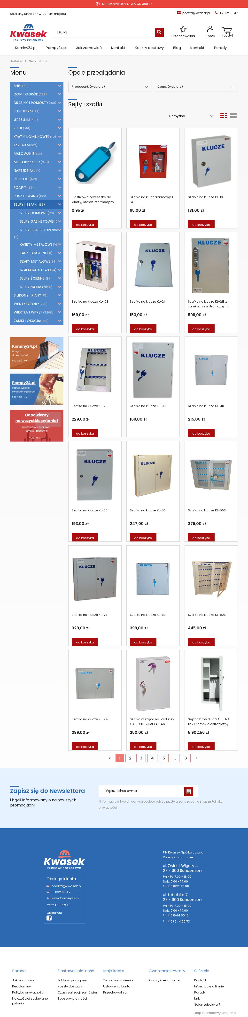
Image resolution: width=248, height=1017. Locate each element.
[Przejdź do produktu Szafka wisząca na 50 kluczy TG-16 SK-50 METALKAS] (153, 683)
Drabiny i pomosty (31, 102)
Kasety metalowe (36, 244)
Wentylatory (26, 303)
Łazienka (21, 145)
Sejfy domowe (33, 213)
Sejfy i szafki (25, 204)
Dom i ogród (26, 94)
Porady (200, 992)
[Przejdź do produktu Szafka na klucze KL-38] (153, 370)
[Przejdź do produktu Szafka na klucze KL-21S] (95, 370)
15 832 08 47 (61, 892)
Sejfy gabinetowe (36, 221)
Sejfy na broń (33, 286)
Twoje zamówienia (118, 980)
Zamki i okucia (27, 320)
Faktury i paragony (72, 980)
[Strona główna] (28, 32)
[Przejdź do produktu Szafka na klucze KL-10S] (95, 265)
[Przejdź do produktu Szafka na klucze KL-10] (211, 161)
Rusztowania (26, 196)
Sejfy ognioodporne (39, 229)
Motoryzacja (27, 162)
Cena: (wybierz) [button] (170, 86)
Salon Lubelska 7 (207, 1004)
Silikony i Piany (27, 295)
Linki (197, 998)
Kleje (18, 128)
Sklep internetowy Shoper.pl (215, 1012)
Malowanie (24, 153)
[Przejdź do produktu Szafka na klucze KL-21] (153, 265)
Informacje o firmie (209, 986)
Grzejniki (22, 119)
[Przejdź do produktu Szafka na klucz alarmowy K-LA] (153, 161)
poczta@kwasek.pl (196, 13)
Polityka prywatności (28, 992)
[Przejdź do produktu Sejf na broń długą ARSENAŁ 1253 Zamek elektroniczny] (211, 683)
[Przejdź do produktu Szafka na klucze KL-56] (153, 474)
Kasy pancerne (33, 252)
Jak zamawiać (23, 980)
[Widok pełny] (233, 116)
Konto (210, 36)
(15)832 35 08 (178, 886)
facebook (49, 918)
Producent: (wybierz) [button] (88, 86)
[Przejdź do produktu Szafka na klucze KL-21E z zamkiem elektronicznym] (211, 265)
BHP (17, 85)
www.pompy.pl (58, 904)
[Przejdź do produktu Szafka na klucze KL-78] (95, 579)
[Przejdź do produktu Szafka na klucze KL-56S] (211, 474)
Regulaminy (21, 986)
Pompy (20, 187)
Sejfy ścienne (32, 278)
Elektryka (23, 111)
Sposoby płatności (72, 998)
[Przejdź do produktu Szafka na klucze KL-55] (95, 474)
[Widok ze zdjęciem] (223, 116)
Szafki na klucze (35, 269)
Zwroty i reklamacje (164, 980)
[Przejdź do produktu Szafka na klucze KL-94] (95, 683)
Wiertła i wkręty (29, 312)
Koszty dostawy (70, 986)
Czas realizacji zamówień (78, 992)
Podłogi (22, 179)
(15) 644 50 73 (179, 921)
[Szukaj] (159, 32)
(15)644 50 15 (178, 915)
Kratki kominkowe (31, 136)
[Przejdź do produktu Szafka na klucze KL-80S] (211, 579)
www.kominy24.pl (65, 898)
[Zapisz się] (188, 791)
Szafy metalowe (35, 261)
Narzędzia (23, 170)
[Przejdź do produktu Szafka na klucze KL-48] (211, 370)
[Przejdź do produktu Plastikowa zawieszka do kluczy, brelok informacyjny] (95, 161)
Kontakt (200, 980)
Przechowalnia (183, 36)
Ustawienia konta (116, 986)
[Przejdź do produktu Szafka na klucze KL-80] (153, 579)
